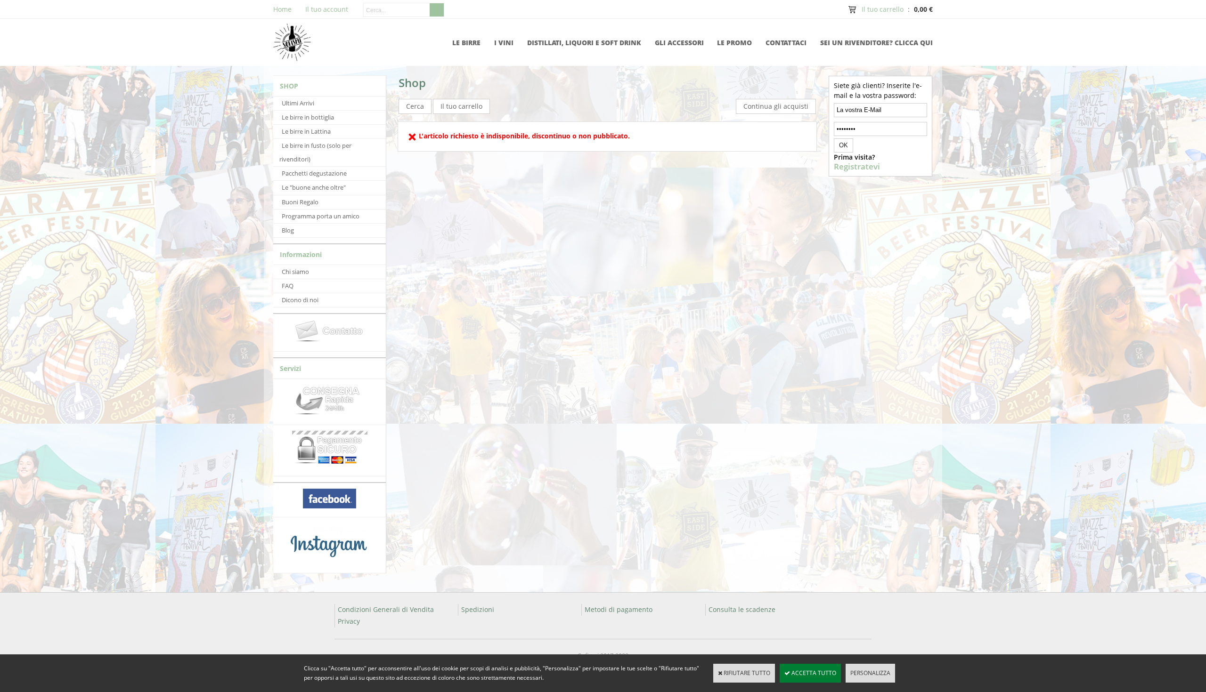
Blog (288, 230)
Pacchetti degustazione (314, 173)
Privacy (349, 621)
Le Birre (466, 42)
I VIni (503, 42)
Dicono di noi (300, 300)
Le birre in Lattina (306, 131)
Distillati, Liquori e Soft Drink (584, 42)
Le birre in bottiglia (308, 117)
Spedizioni (477, 609)
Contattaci (786, 42)
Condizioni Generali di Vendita (386, 609)
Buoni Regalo (300, 202)
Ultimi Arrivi (298, 103)
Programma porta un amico (320, 216)
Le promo (734, 42)
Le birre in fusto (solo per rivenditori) (315, 152)
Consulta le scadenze (742, 609)
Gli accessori (679, 42)
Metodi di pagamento (618, 609)
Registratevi (857, 166)
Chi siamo (295, 271)
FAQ (287, 286)
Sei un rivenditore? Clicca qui (876, 42)
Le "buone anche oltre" (314, 187)
